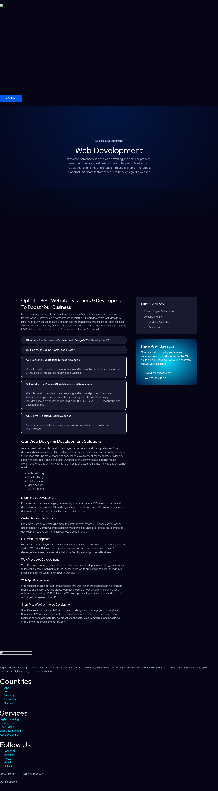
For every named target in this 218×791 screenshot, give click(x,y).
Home (5, 90)
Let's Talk (10, 98)
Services (31, 90)
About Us (17, 90)
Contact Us (54, 90)
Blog (42, 90)
